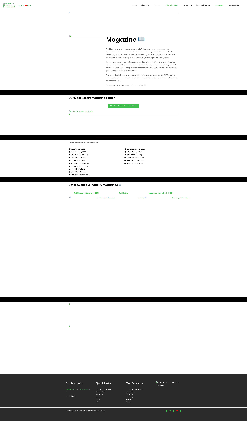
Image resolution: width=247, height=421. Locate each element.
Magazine (129, 399)
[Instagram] (21, 5)
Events (98, 399)
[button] (243, 5)
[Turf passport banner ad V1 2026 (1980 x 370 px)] (123, 123)
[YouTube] (26, 5)
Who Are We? (100, 392)
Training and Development (134, 389)
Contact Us (99, 397)
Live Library (129, 397)
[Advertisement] (123, 359)
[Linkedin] (28, 5)
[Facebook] (19, 5)
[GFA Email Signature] (123, 314)
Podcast (128, 402)
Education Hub (172, 5)
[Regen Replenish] (123, 22)
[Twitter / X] (24, 5)
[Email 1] (30, 5)
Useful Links (99, 394)
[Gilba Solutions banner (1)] (123, 335)
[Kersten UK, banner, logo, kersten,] (81, 111)
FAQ (97, 402)
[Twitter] (170, 411)
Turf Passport (130, 394)
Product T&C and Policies (104, 389)
